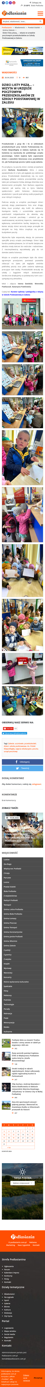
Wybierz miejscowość (21, 1183)
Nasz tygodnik (24, 1245)
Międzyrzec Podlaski (12, 868)
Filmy (6, 991)
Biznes (7, 1306)
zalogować (36, 784)
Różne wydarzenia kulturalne (16, 982)
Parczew (7, 877)
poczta (35, 749)
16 (32, 1134)
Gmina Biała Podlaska (13, 914)
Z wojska (7, 959)
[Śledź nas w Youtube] (13, 2)
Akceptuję (38, 1378)
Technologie (9, 1004)
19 (13, 1138)
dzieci (6, 746)
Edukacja (8, 1313)
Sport (6, 1300)
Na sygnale (9, 1297)
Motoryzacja (9, 1022)
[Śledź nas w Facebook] (3, 2)
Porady (7, 1009)
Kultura (7, 1310)
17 (4, 1138)
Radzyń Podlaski (11, 900)
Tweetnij (25, 768)
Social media (9, 1334)
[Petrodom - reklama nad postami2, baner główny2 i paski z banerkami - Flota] (22, 51)
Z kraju (7, 873)
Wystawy (7, 968)
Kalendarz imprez (11, 1272)
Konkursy (8, 1276)
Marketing (10, 1245)
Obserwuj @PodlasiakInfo (15, 733)
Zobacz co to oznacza (26, 1377)
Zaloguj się (36, 2)
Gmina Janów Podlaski (13, 936)
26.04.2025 (9, 77)
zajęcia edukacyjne (24, 749)
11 (9, 1134)
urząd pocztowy (11, 751)
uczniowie (19, 743)
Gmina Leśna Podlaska (13, 909)
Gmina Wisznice (10, 941)
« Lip (8, 1147)
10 (4, 1134)
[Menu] (40, 13)
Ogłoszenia (9, 1266)
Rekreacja (8, 1013)
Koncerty (8, 977)
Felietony (8, 995)
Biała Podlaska (10, 891)
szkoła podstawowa (18, 746)
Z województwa (10, 896)
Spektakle (8, 986)
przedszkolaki (30, 743)
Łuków (6, 859)
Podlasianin (7, 27)
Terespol (7, 905)
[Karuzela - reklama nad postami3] (22, 62)
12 (13, 1134)
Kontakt (36, 1245)
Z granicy (8, 954)
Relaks (6, 1027)
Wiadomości (20, 27)
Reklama (33, 1242)
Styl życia (8, 1316)
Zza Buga (7, 864)
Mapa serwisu (10, 1331)
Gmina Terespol (10, 927)
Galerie (7, 1303)
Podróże (7, 1000)
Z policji (7, 950)
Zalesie (11, 743)
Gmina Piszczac (10, 923)
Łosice (6, 882)
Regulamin (8, 1337)
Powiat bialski (34, 27)
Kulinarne (8, 1031)
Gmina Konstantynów (13, 932)
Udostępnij (24, 762)
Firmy (6, 1279)
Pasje (6, 1018)
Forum (7, 1269)
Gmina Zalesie (8, 30)
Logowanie (9, 1328)
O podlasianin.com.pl (17, 1242)
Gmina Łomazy (10, 918)
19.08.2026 (14, 818)
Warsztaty (8, 973)
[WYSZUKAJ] (22, 21)
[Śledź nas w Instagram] (10, 2)
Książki (7, 963)
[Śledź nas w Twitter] (6, 2)
